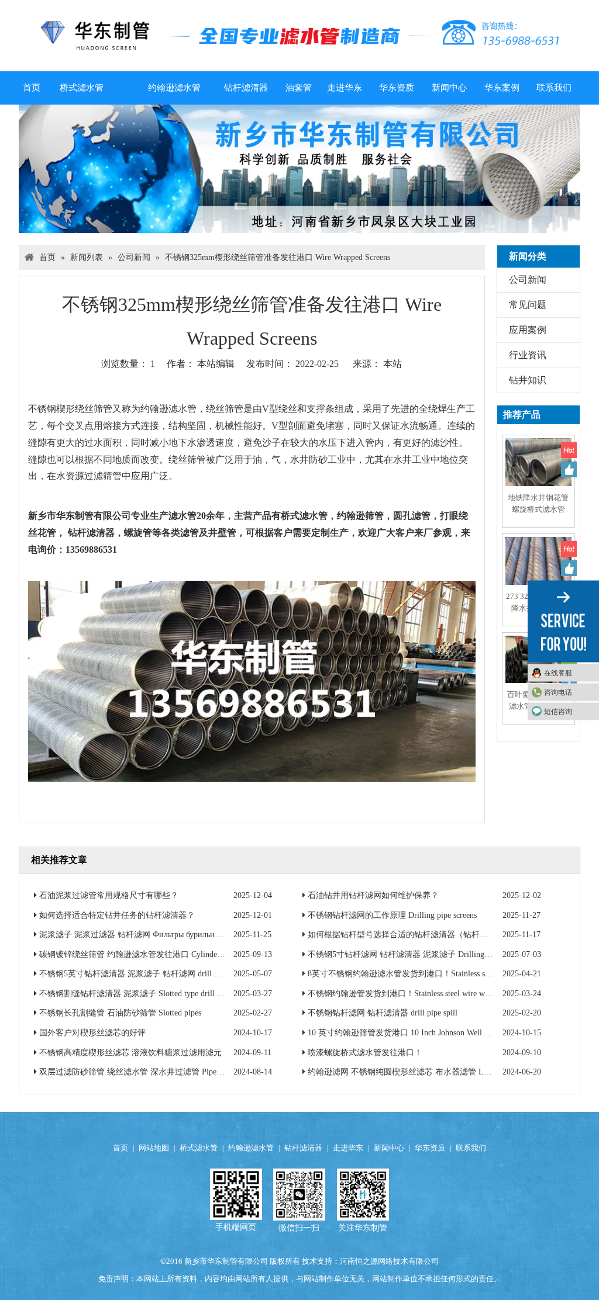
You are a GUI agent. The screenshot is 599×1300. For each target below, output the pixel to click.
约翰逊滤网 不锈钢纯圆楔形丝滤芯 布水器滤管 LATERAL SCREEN (428, 1071)
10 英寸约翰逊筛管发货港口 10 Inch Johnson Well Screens (409, 1032)
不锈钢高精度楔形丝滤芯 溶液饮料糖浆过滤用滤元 (130, 1052)
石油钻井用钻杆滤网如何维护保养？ (373, 895)
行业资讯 (527, 355)
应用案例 (527, 330)
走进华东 (348, 1147)
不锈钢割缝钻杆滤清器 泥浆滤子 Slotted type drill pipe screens (148, 993)
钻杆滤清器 (303, 1147)
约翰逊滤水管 (251, 1147)
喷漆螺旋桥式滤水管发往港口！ (365, 1052)
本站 (392, 364)
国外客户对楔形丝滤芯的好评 (92, 1032)
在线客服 (558, 672)
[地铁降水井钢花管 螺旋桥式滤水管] (538, 470)
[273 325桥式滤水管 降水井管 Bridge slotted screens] (538, 568)
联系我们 (471, 1147)
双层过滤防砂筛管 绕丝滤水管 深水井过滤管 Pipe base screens (149, 1071)
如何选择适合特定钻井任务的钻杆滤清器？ (117, 915)
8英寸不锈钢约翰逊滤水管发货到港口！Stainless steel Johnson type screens (437, 973)
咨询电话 (558, 692)
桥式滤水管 (199, 1147)
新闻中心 (389, 1147)
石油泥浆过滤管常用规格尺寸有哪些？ (108, 895)
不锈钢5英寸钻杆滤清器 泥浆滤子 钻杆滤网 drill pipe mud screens (155, 973)
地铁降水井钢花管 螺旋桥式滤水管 (538, 503)
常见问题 (527, 305)
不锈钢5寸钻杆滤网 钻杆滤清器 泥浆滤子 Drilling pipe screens (417, 954)
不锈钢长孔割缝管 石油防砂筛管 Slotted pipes (120, 1012)
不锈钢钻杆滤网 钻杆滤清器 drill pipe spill (382, 1012)
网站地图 (154, 1147)
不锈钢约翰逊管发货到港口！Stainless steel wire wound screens (417, 993)
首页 (120, 1147)
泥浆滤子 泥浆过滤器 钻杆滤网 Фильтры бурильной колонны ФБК (157, 934)
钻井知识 (527, 380)
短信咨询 (558, 711)
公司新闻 (527, 280)
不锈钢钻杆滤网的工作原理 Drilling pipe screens (392, 915)
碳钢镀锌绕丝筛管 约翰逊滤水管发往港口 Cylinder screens (142, 954)
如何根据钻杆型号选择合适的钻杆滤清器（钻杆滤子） (406, 934)
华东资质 (430, 1147)
